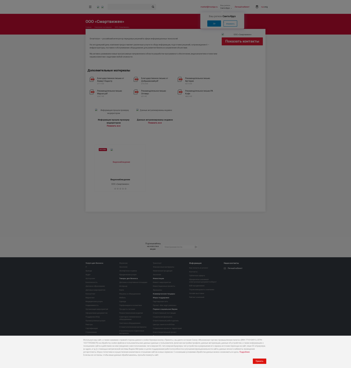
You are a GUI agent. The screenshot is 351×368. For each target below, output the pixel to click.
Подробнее (245, 352)
